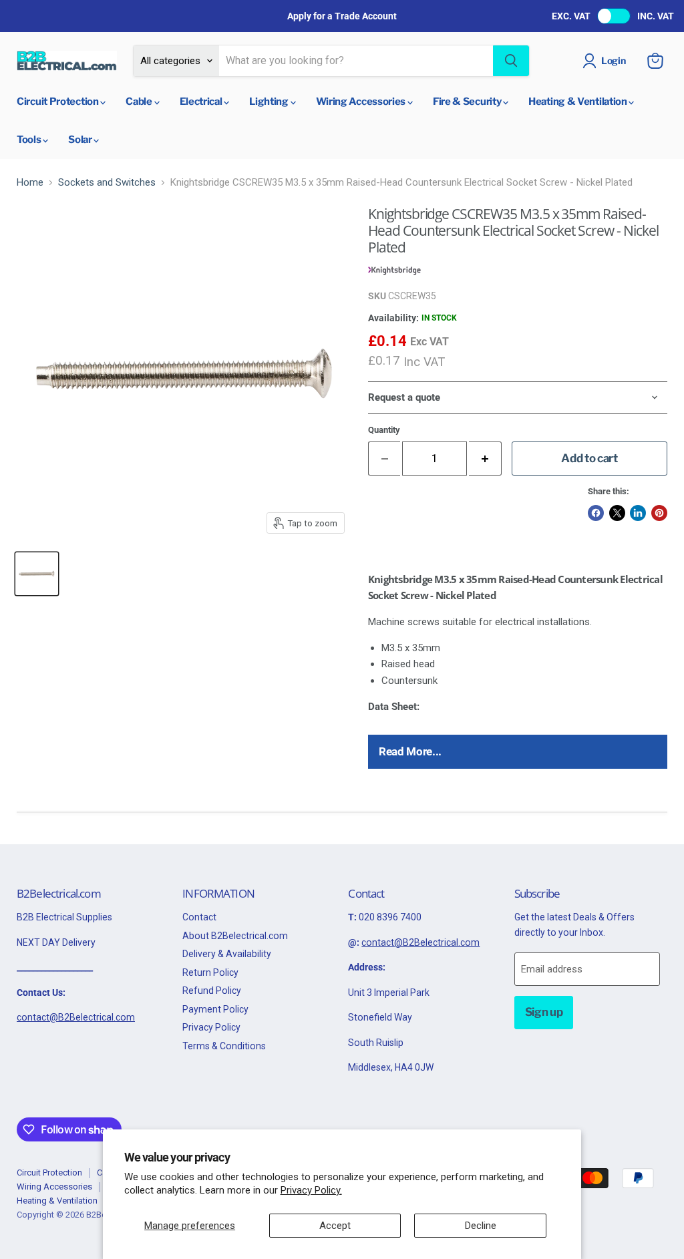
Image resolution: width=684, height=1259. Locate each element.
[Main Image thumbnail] (36, 573)
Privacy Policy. (311, 1190)
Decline (480, 1226)
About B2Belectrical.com (235, 935)
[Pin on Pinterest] (659, 513)
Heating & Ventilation (578, 102)
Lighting (269, 102)
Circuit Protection (58, 102)
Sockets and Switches (107, 182)
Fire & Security (468, 102)
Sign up (544, 1012)
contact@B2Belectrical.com (76, 1017)
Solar (81, 140)
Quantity (384, 430)
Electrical (202, 102)
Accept (335, 1226)
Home (30, 182)
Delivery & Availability (226, 953)
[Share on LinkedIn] (638, 513)
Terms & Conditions (224, 1046)
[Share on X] (617, 513)
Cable (140, 102)
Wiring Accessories (361, 102)
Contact (199, 917)
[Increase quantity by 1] (485, 458)
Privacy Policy (211, 1027)
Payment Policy (215, 1009)
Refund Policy (211, 990)
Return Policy (210, 972)
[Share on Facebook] (596, 513)
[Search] (511, 60)
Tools (30, 140)
